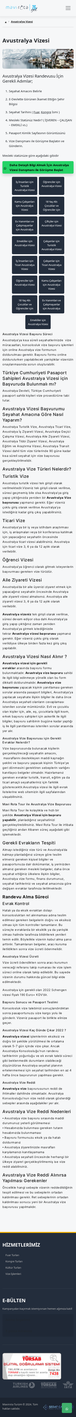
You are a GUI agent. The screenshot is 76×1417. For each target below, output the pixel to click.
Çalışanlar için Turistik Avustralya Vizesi (52, 245)
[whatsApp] (67, 1408)
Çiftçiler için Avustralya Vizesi (52, 223)
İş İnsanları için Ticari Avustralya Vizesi (24, 265)
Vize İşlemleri (13, 1274)
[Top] (67, 1384)
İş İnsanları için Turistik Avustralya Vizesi (25, 186)
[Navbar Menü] (68, 8)
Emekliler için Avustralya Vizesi (25, 243)
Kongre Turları (13, 1261)
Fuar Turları (12, 1255)
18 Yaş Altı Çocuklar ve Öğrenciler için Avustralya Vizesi (52, 206)
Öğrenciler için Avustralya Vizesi (52, 184)
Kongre (46, 112)
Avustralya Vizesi (22, 21)
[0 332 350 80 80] (67, 1396)
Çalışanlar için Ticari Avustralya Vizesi (51, 265)
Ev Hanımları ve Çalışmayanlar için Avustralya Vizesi (24, 225)
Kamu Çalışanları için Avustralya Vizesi (24, 205)
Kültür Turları (13, 1267)
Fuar (36, 112)
